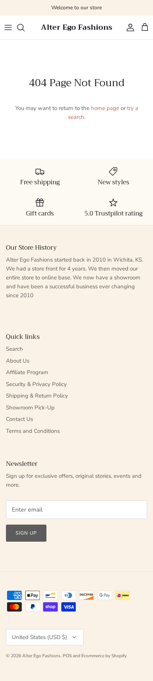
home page (105, 108)
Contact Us (19, 419)
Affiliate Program (27, 372)
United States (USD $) (39, 637)
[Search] (24, 27)
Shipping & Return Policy (37, 395)
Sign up (26, 533)
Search (14, 349)
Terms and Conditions (33, 431)
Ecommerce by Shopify (104, 656)
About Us (17, 360)
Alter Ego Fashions (41, 656)
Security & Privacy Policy (36, 384)
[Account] (128, 27)
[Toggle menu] (8, 27)
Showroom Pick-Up (30, 407)
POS (67, 656)
